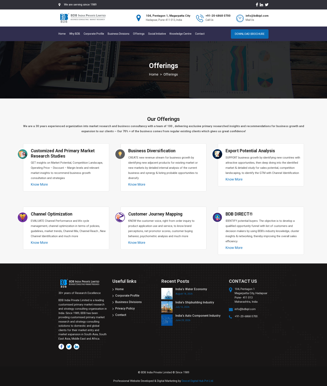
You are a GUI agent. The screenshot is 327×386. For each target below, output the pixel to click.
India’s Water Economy (191, 289)
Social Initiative (157, 33)
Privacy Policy (125, 308)
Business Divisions (118, 33)
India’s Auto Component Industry (197, 315)
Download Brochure (250, 34)
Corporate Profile (94, 33)
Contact (200, 33)
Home (62, 33)
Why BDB (74, 33)
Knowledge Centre (181, 33)
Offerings (139, 33)
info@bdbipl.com (245, 309)
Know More (39, 184)
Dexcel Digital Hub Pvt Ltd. (198, 381)
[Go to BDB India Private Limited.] (153, 74)
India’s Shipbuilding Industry (194, 302)
